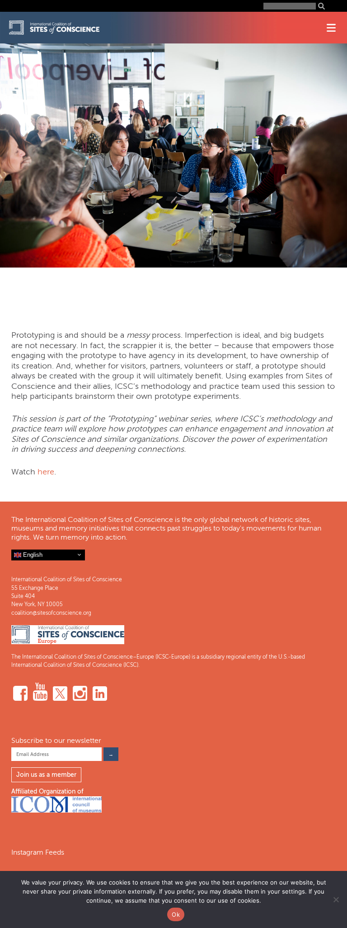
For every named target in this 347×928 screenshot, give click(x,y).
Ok (176, 914)
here (46, 471)
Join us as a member (46, 774)
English (31, 554)
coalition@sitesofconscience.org (51, 613)
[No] (335, 899)
